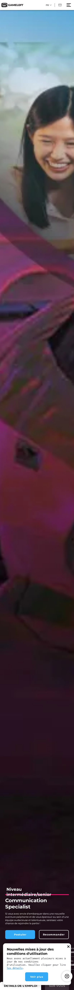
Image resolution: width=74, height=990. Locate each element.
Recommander (54, 934)
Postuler (20, 934)
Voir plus (36, 976)
